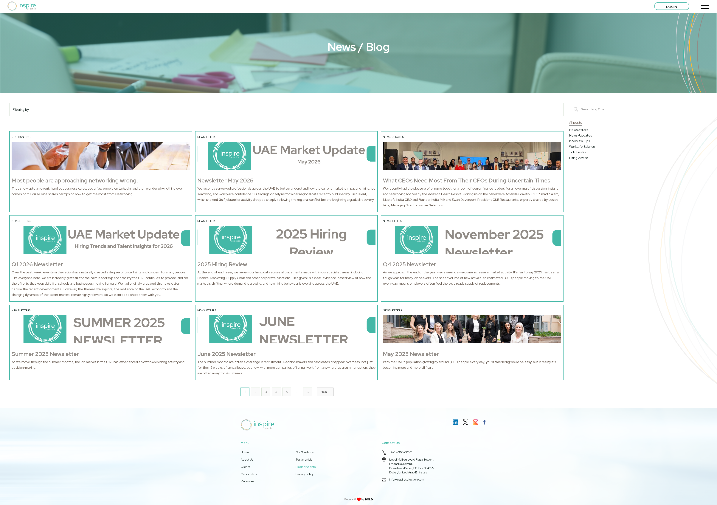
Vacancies (247, 481)
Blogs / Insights (306, 467)
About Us (247, 459)
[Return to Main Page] (21, 6)
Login (671, 6)
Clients (245, 467)
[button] (704, 6)
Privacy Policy (304, 474)
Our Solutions (305, 452)
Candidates (249, 474)
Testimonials (304, 459)
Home (245, 452)
